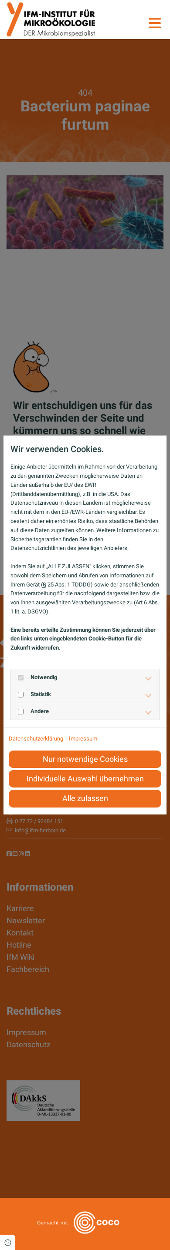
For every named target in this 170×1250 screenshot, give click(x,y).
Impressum (83, 738)
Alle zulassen (85, 798)
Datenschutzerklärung (36, 738)
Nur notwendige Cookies (85, 759)
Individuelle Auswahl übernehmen (85, 778)
